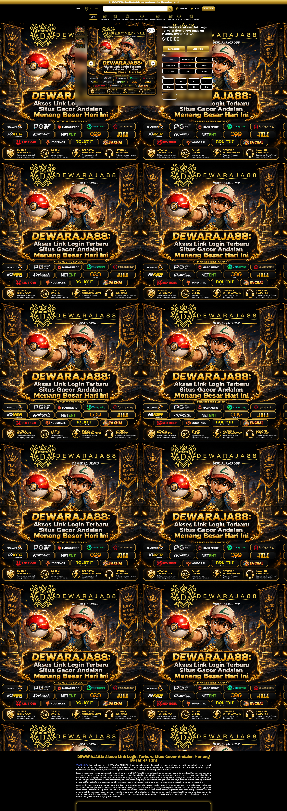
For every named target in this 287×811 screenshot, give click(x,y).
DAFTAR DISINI (174, 49)
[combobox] (135, 8)
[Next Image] (153, 63)
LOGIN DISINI (198, 49)
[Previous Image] (91, 63)
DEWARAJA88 (82, 765)
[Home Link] (91, 9)
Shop (78, 9)
